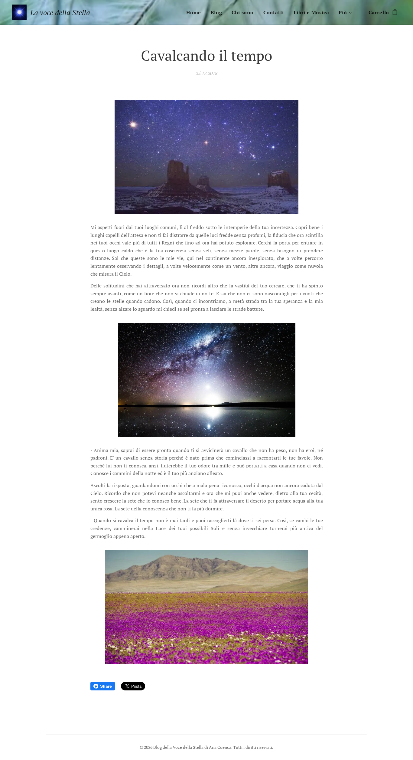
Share (106, 686)
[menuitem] (195, 12)
